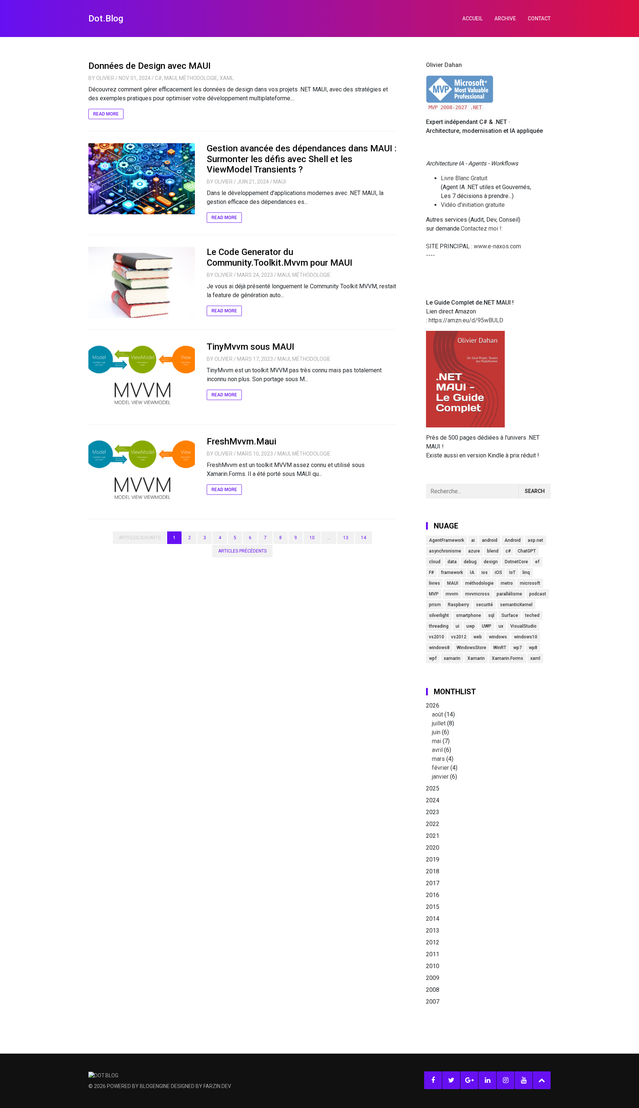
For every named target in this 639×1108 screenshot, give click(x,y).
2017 (432, 883)
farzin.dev (217, 1086)
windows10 (525, 636)
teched (532, 615)
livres (434, 583)
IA (472, 572)
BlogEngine (155, 1086)
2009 (432, 977)
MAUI (170, 78)
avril (437, 749)
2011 (432, 954)
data (452, 561)
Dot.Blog (105, 18)
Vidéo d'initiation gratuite (473, 204)
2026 (441, 741)
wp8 (533, 647)
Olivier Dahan (444, 64)
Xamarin (476, 658)
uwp (470, 626)
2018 (432, 871)
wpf (433, 658)
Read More (106, 114)
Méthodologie (198, 78)
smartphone (468, 615)
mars (438, 758)
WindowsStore (471, 647)
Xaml (227, 78)
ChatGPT (527, 551)
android (489, 540)
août (437, 714)
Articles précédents (242, 551)
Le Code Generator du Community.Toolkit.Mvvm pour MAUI (279, 257)
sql (491, 615)
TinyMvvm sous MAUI (250, 347)
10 (312, 537)
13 (345, 537)
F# (431, 572)
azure (474, 551)
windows (498, 636)
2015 (432, 906)
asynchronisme (445, 551)
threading (439, 626)
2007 (432, 1001)
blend (492, 551)
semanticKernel (516, 604)
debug (470, 561)
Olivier (105, 78)
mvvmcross (477, 594)
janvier (440, 776)
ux (500, 626)
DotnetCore (516, 561)
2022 (432, 823)
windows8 (439, 647)
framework (452, 572)
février (440, 767)
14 (363, 537)
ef (537, 561)
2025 (432, 788)
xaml (535, 658)
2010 (432, 966)
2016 (432, 895)
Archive (505, 18)
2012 (432, 942)
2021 (432, 835)
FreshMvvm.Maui (241, 441)
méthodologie (479, 583)
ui (457, 626)
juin (436, 732)
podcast (537, 594)
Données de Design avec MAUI (149, 66)
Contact (539, 18)
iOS (498, 572)
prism (435, 604)
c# (508, 551)
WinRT (499, 647)
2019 (432, 859)
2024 (432, 800)
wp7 (517, 647)
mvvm (452, 594)
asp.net (535, 540)
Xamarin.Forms (507, 658)
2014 (432, 918)
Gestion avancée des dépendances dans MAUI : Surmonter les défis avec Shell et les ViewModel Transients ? (301, 159)
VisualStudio (523, 626)
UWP (486, 626)
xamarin (452, 658)
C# (158, 78)
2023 (432, 812)
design (491, 561)
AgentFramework (446, 540)
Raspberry (458, 604)
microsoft (530, 583)
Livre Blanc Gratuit (464, 178)
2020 (432, 847)
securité (484, 604)
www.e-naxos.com (497, 246)
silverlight (439, 615)
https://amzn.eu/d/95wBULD (465, 320)
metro (507, 583)
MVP (434, 594)
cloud (434, 561)
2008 (432, 989)
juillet (439, 723)
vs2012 (458, 636)
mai (436, 741)
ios (484, 572)
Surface (509, 615)
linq (526, 572)
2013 (432, 930)
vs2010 (436, 636)
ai (473, 540)
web (477, 636)
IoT (512, 572)
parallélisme (509, 594)
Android (512, 540)
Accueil (472, 18)
